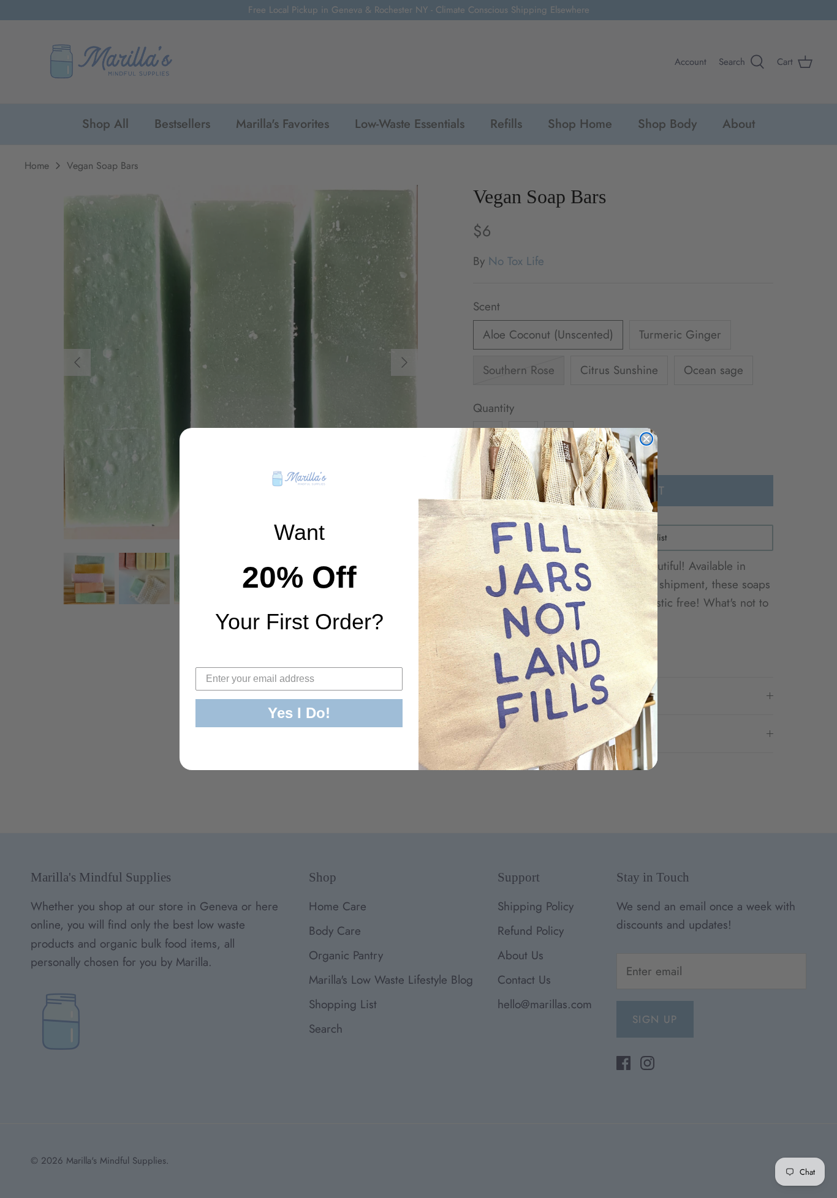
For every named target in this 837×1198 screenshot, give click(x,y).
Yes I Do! (299, 713)
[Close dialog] (646, 439)
